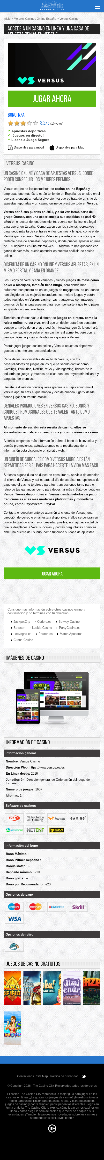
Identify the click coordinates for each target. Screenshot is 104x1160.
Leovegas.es (22, 634)
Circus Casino (23, 640)
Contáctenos (25, 1076)
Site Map (42, 1076)
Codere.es (44, 621)
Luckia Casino (42, 628)
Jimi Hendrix (72, 989)
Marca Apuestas (71, 634)
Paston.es (45, 634)
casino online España (71, 189)
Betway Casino (69, 621)
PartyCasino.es (70, 628)
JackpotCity (22, 621)
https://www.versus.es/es (47, 767)
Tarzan (91, 989)
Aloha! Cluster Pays (52, 989)
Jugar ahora (52, 99)
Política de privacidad (64, 1076)
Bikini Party (12, 1029)
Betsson (19, 628)
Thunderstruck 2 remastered (32, 989)
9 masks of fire (12, 989)
